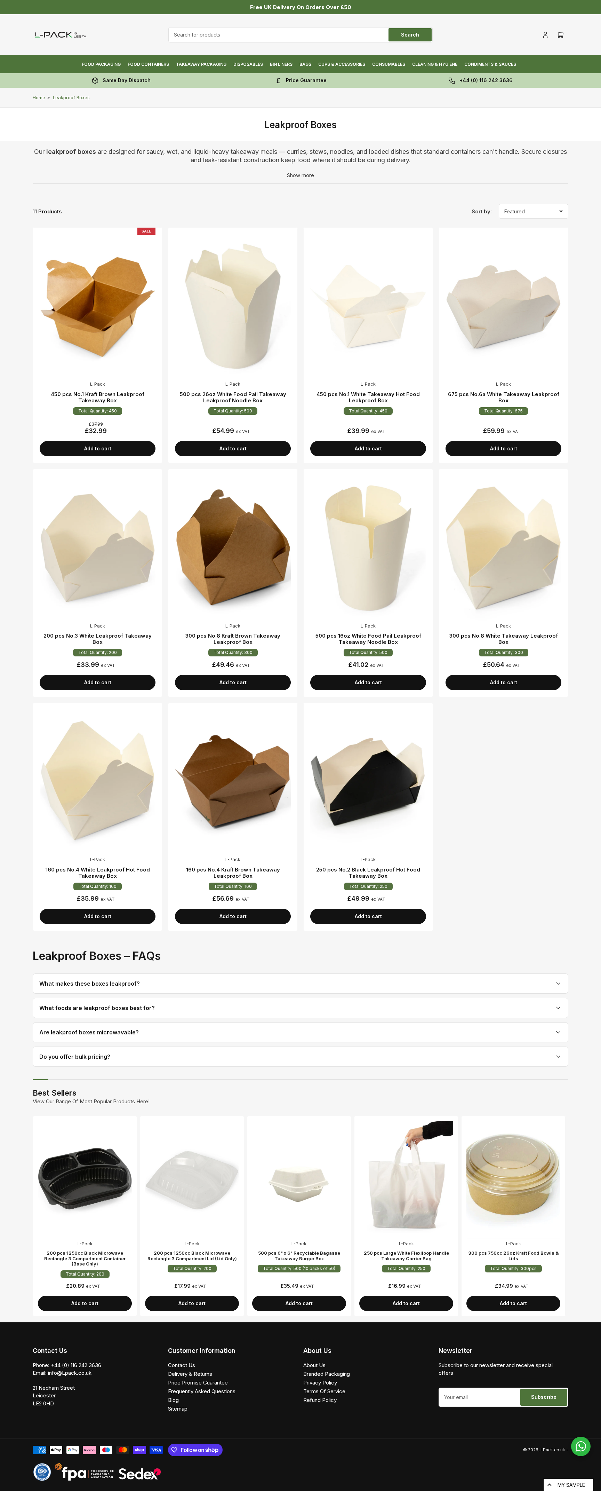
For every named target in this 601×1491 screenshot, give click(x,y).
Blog (173, 1400)
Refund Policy (320, 1400)
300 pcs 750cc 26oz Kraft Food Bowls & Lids (513, 1255)
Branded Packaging (326, 1374)
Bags (305, 64)
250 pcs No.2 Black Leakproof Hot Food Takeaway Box (368, 872)
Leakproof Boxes (71, 97)
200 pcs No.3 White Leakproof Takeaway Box (97, 638)
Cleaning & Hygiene (434, 64)
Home (39, 97)
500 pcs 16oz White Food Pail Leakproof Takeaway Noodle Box (368, 638)
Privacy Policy (320, 1382)
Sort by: (482, 211)
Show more (300, 175)
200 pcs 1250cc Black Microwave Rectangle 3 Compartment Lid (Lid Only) (192, 1255)
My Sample (571, 1485)
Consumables (388, 64)
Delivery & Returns (190, 1374)
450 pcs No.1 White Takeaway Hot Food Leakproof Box (368, 397)
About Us (314, 1365)
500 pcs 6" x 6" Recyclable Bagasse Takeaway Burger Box (299, 1255)
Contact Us (181, 1365)
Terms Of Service (324, 1391)
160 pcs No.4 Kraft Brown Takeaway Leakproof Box (233, 872)
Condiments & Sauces (490, 64)
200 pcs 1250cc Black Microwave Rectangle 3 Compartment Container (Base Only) (85, 1258)
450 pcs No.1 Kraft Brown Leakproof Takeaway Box (97, 397)
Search (410, 35)
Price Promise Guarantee (198, 1382)
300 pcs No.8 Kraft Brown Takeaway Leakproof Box (232, 638)
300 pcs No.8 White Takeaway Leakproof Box (503, 638)
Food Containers (148, 64)
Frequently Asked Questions (201, 1391)
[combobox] (300, 34)
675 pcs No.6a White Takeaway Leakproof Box (503, 397)
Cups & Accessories (341, 64)
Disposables (248, 64)
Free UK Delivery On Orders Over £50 (300, 7)
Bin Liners (281, 64)
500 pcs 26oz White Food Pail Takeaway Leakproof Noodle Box (233, 397)
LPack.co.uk (552, 1449)
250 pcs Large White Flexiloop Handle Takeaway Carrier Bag (406, 1255)
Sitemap (177, 1408)
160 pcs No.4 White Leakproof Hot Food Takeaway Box (98, 872)
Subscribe (543, 1397)
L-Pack (97, 384)
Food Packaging (101, 64)
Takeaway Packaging (201, 64)
